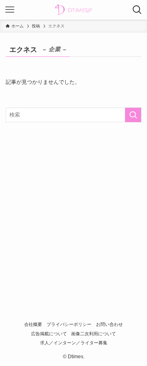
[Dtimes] (73, 10)
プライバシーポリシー (69, 324)
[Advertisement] (73, 206)
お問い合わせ (109, 324)
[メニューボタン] (10, 10)
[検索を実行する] (133, 115)
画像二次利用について (93, 333)
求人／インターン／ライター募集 (73, 342)
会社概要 (33, 324)
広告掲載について (49, 333)
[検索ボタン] (137, 10)
